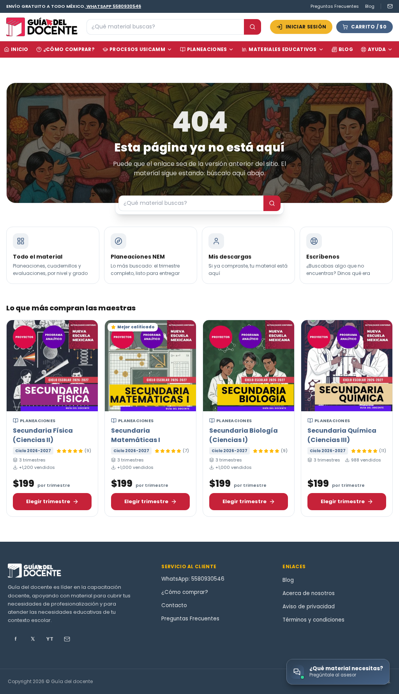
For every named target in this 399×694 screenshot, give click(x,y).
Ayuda (377, 49)
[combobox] (165, 27)
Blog (369, 6)
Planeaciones (207, 49)
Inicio (19, 49)
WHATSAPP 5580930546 (114, 6)
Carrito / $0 (369, 26)
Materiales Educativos (282, 49)
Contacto (174, 605)
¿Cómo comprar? (69, 49)
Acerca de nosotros (308, 593)
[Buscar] (252, 27)
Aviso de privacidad (308, 606)
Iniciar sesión (306, 26)
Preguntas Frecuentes (335, 6)
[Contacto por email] (387, 6)
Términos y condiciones (313, 620)
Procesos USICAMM (137, 49)
